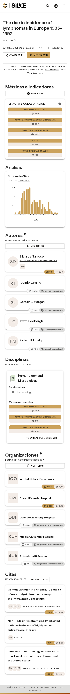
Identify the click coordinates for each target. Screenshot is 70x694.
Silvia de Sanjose (52, 69)
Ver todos (35, 246)
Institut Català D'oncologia (37, 479)
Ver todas (35, 466)
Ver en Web (38, 55)
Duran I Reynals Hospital (35, 498)
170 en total (24, 181)
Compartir (14, 55)
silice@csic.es (35, 690)
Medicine (41, 377)
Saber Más (35, 94)
